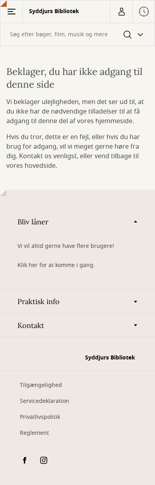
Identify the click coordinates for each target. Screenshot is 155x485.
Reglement (34, 433)
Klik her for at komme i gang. (56, 265)
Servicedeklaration (44, 401)
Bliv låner (32, 221)
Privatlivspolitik (40, 417)
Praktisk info (38, 301)
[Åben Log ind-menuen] (121, 11)
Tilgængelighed (41, 385)
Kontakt (30, 325)
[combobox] (77, 34)
